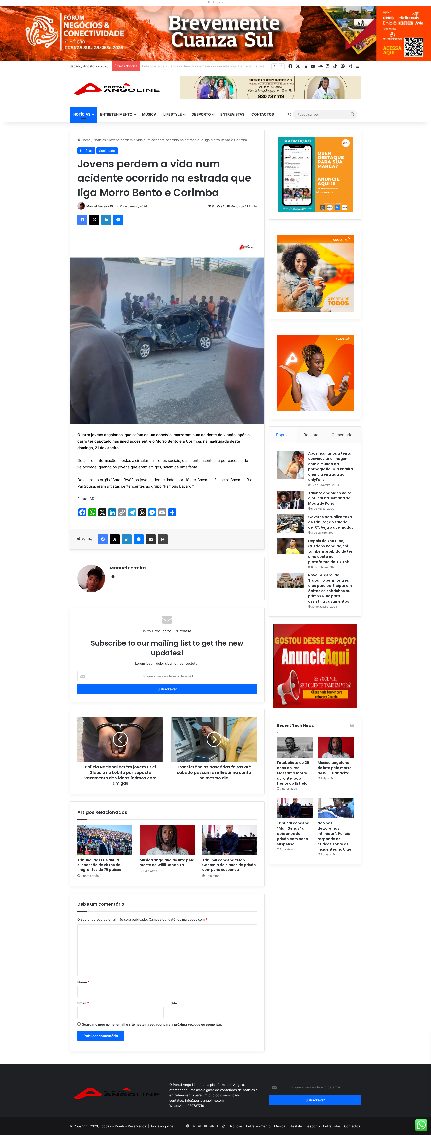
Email (83, 1003)
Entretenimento (116, 114)
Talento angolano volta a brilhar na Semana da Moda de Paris (330, 498)
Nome (83, 982)
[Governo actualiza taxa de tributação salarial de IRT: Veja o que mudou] (290, 523)
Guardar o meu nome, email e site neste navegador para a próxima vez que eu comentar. (152, 1024)
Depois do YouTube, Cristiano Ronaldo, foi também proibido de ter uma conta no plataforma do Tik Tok (330, 551)
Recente (311, 434)
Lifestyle (172, 114)
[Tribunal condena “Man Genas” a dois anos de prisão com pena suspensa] (229, 840)
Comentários (343, 434)
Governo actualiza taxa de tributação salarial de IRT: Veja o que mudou (331, 522)
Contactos (262, 114)
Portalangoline (162, 1126)
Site (174, 1003)
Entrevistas (232, 114)
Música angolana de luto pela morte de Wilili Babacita (183, 66)
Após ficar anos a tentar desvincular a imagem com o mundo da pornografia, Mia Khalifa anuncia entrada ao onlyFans (330, 466)
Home (85, 140)
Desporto (201, 114)
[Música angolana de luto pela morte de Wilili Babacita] (167, 840)
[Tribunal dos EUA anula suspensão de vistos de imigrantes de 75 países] (104, 840)
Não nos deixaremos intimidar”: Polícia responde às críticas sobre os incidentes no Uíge (334, 836)
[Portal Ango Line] (116, 88)
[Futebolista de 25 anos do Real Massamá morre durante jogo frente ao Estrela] (295, 747)
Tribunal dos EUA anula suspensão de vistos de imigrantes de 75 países (99, 865)
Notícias (81, 114)
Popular (283, 434)
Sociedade (107, 151)
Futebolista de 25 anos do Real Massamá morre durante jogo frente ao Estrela (293, 773)
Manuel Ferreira (97, 206)
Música (149, 114)
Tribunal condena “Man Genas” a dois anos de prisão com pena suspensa (229, 865)
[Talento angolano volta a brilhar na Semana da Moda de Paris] (290, 500)
